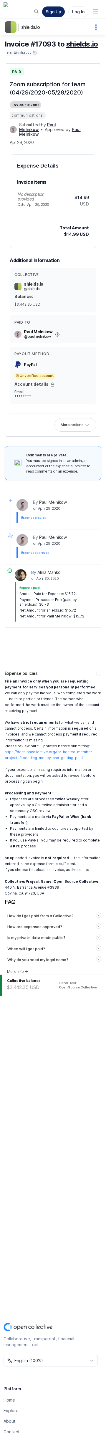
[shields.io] (12, 27)
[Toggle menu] (95, 11)
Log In (78, 11)
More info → (17, 971)
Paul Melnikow (53, 502)
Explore (11, 1410)
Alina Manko (49, 572)
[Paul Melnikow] (13, 129)
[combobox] (51, 1361)
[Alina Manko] (20, 575)
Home (9, 1399)
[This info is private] (52, 384)
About (10, 1421)
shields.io (30, 27)
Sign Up (53, 11)
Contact (12, 1431)
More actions (72, 424)
